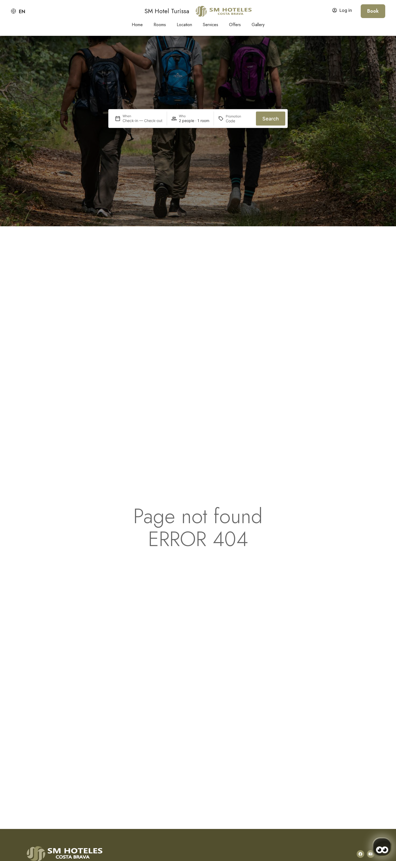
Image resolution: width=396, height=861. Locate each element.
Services (210, 25)
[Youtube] (370, 854)
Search (270, 118)
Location (184, 25)
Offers (235, 25)
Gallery (258, 25)
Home (137, 25)
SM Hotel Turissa (166, 11)
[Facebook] (360, 854)
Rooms (160, 25)
